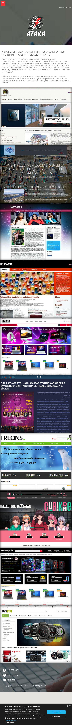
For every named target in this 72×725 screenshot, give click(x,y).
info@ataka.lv (12, 675)
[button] (25, 722)
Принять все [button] (56, 712)
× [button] (70, 706)
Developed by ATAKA (37, 685)
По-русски (62, 7)
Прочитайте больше (10, 720)
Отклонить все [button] (56, 716)
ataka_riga (10, 680)
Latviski (68, 7)
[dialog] (36, 714)
